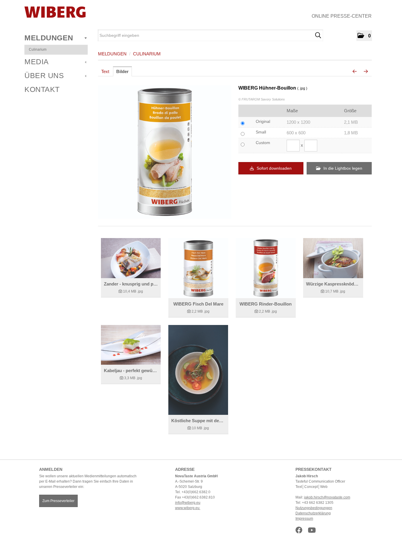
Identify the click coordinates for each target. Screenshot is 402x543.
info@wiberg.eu (187, 503)
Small (261, 132)
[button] (364, 35)
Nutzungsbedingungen (313, 508)
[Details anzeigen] (131, 258)
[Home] (55, 12)
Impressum (304, 518)
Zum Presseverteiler (58, 501)
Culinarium (37, 49)
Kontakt (42, 89)
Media (36, 61)
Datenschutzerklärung (313, 513)
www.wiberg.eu (187, 508)
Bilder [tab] (122, 71)
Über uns (44, 75)
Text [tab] (105, 71)
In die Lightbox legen (342, 168)
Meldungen (48, 38)
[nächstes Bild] (366, 71)
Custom (263, 142)
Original (263, 121)
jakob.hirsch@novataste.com (327, 497)
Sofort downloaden (273, 168)
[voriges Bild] (354, 71)
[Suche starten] (318, 35)
